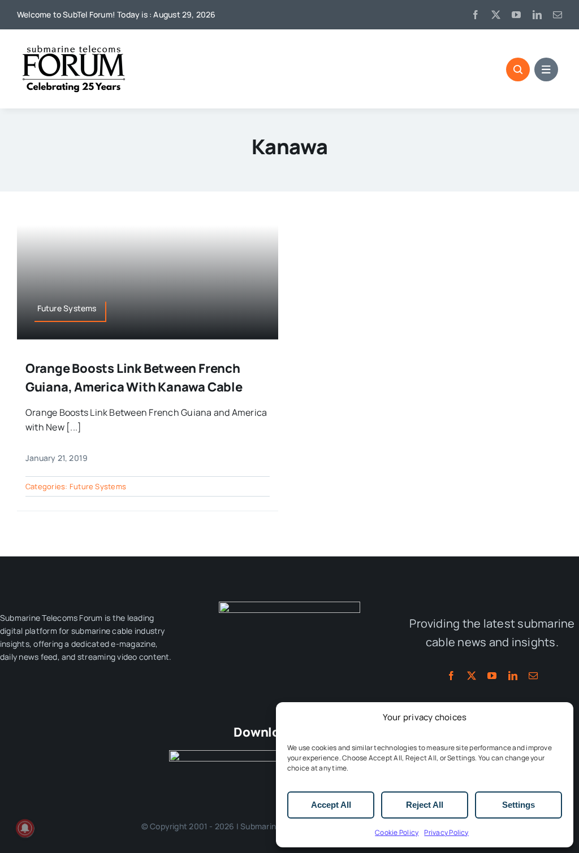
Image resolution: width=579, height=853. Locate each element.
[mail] (557, 14)
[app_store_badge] (225, 754)
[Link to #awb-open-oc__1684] (546, 69)
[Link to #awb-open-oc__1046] (518, 69)
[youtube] (516, 14)
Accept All (331, 805)
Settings (518, 805)
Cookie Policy (396, 832)
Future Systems (98, 486)
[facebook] (475, 14)
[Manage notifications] (25, 828)
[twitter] (495, 14)
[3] (289, 606)
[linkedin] (537, 14)
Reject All (424, 805)
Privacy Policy (446, 832)
